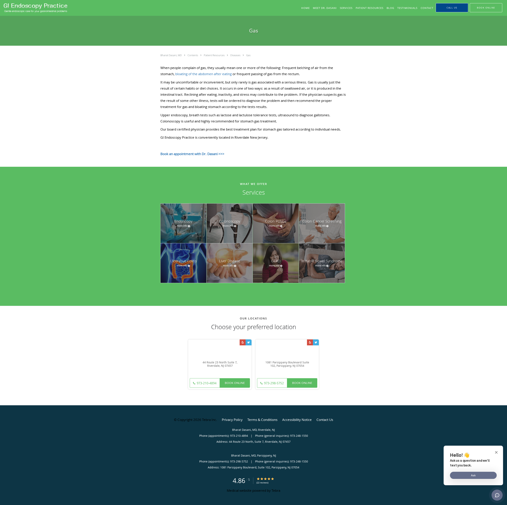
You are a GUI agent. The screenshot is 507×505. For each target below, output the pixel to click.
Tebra (276, 490)
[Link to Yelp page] (243, 342)
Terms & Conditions (262, 419)
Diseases (235, 55)
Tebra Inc (209, 419)
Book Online (235, 383)
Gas (248, 55)
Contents (193, 55)
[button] (486, 7)
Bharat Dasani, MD (171, 55)
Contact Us (324, 419)
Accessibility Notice (297, 419)
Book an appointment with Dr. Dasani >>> (192, 154)
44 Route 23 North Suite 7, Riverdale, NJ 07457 (220, 364)
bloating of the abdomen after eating (203, 74)
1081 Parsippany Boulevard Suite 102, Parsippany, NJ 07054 (287, 364)
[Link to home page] (35, 7)
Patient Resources (214, 55)
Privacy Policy (232, 419)
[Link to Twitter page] (249, 342)
